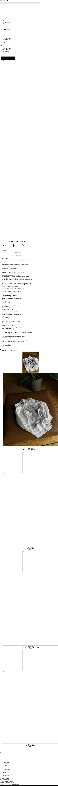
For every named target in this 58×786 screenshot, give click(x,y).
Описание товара (18, 252)
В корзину (4, 250)
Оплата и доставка (7, 762)
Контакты (5, 765)
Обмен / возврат (6, 763)
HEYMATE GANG (4, 0)
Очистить (25, 245)
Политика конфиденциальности (7, 782)
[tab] (18, 252)
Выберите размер (7, 245)
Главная (3, 241)
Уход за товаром (18, 255)
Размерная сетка (18, 253)
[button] (29, 26)
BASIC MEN (7, 241)
